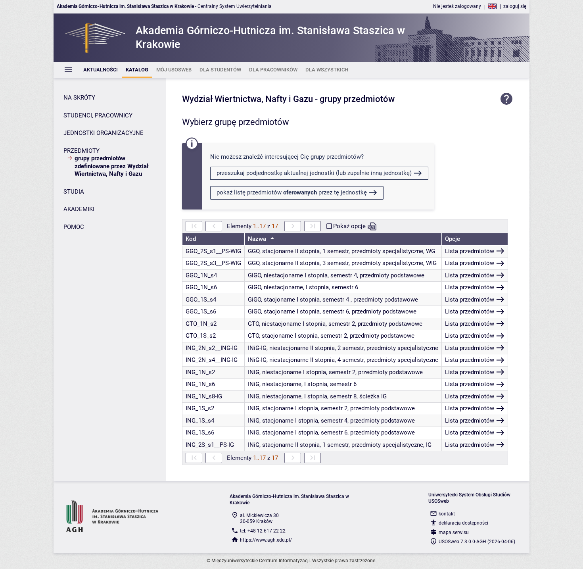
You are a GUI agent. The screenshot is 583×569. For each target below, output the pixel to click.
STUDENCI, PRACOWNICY (97, 115)
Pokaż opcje (349, 226)
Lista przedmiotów (469, 251)
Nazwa (258, 238)
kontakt (447, 514)
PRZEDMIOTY (81, 150)
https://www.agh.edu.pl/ (266, 540)
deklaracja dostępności (463, 523)
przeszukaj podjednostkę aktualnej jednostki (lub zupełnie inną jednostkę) (314, 173)
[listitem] (100, 70)
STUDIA (73, 191)
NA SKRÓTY (79, 97)
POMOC (73, 227)
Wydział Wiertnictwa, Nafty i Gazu (247, 99)
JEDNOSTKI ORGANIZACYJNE (103, 132)
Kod (191, 238)
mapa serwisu (454, 532)
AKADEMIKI (78, 209)
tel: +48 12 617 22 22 (263, 531)
